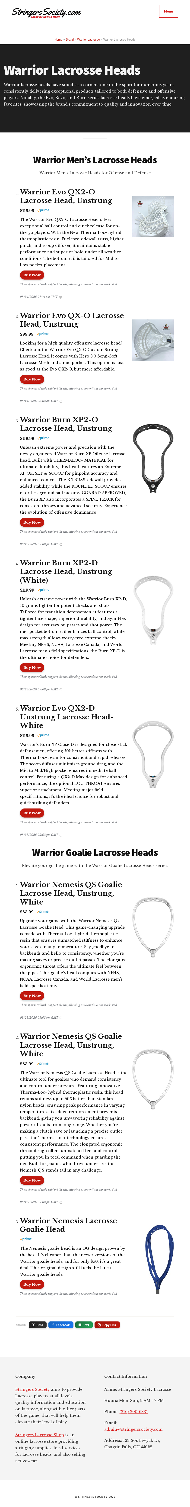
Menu (168, 11)
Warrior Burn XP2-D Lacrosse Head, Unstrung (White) (66, 572)
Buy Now (32, 275)
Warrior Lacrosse (88, 39)
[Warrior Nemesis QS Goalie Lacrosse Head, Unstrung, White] (151, 926)
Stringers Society (32, 1389)
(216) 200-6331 (134, 1411)
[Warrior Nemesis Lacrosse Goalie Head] (157, 1254)
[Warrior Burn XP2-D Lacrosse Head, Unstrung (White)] (151, 604)
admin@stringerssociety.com (133, 1429)
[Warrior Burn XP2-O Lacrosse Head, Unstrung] (151, 453)
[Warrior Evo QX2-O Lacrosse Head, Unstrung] (151, 217)
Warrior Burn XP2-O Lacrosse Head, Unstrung (66, 424)
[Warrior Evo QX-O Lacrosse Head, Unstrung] (151, 341)
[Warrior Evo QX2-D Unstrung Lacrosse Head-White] (151, 750)
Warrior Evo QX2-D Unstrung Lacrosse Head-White (67, 717)
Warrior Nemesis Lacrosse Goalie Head (68, 1225)
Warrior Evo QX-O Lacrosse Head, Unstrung (72, 320)
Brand (70, 39)
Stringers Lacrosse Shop (39, 1435)
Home (58, 39)
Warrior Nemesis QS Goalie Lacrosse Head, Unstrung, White (71, 893)
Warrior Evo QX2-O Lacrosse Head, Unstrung (66, 196)
